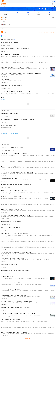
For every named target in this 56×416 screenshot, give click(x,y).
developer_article (3, 45)
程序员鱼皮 (2, 236)
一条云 (2, 122)
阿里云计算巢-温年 (3, 224)
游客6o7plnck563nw (4, 187)
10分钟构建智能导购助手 (51, 36)
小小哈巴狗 (2, 322)
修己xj (2, 70)
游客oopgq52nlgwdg (4, 249)
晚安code (2, 298)
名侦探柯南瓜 (3, 94)
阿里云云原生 (3, 51)
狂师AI (2, 199)
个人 (54, 6)
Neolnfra (2, 181)
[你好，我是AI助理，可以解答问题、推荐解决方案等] (50, 4)
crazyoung (2, 230)
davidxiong (2, 212)
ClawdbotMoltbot (3, 218)
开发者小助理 (3, 110)
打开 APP (52, 1)
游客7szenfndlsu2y (4, 128)
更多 (54, 28)
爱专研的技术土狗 (3, 88)
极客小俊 (2, 76)
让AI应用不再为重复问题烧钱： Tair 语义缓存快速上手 (47, 32)
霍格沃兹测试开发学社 (4, 156)
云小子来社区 (3, 255)
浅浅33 (2, 261)
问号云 (2, 175)
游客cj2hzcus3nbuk (4, 335)
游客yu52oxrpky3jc (4, 316)
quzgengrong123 (3, 169)
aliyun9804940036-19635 (5, 292)
